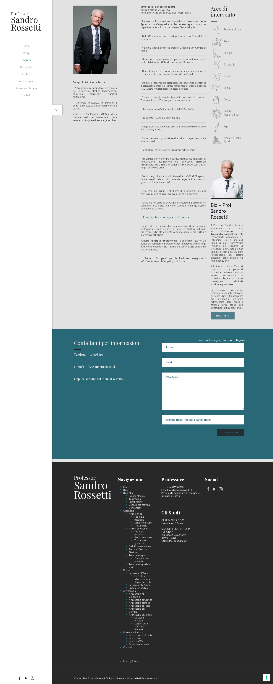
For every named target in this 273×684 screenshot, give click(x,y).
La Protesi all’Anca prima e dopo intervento (143, 579)
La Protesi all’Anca (138, 573)
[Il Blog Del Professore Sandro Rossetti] (26, 21)
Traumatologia (137, 555)
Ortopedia (128, 511)
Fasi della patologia (139, 518)
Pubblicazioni (136, 502)
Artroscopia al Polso (139, 603)
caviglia (228, 53)
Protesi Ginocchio (138, 588)
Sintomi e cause (143, 522)
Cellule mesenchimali (140, 546)
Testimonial (135, 499)
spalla (227, 88)
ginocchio (229, 64)
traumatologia (232, 29)
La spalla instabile (139, 619)
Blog (125, 490)
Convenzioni (135, 508)
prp (226, 126)
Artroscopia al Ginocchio (136, 596)
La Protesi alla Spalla (139, 585)
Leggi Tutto (222, 316)
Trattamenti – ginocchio (141, 542)
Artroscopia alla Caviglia (137, 611)
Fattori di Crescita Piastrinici (138, 551)
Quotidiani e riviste (139, 644)
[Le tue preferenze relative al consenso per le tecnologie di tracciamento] (266, 677)
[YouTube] (26, 678)
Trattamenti (140, 525)
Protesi (127, 570)
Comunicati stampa (139, 505)
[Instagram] (32, 678)
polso (227, 99)
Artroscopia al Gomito (140, 600)
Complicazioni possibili (142, 560)
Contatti (127, 647)
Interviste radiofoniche (141, 635)
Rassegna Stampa (133, 632)
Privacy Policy (130, 661)
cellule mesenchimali (232, 113)
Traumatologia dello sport (139, 566)
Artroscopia (129, 591)
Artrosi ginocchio (138, 528)
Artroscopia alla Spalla (140, 615)
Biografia (128, 493)
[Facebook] (19, 678)
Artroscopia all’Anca (139, 606)
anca (227, 41)
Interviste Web (136, 641)
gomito (228, 76)
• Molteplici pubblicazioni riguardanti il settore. (165, 217)
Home (126, 487)
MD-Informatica (148, 679)
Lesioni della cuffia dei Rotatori (141, 626)
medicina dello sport (232, 140)
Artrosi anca (135, 514)
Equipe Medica (137, 496)
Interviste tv (135, 638)
